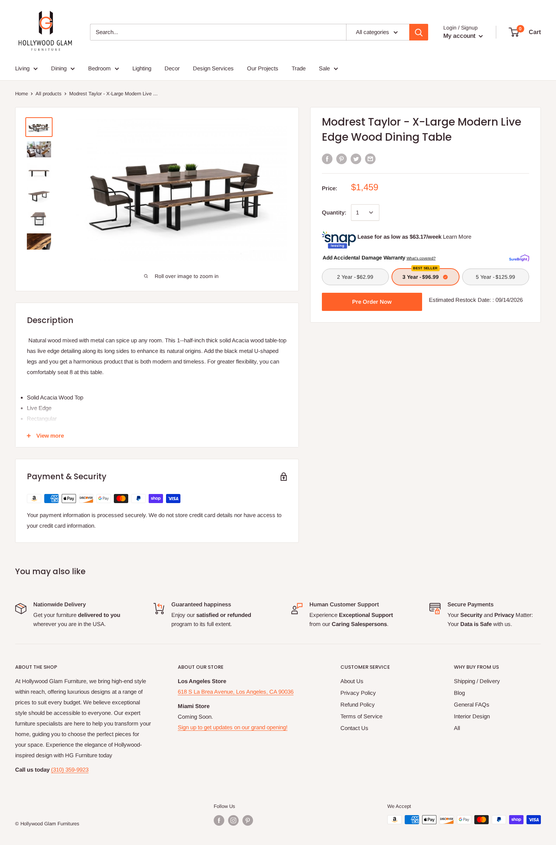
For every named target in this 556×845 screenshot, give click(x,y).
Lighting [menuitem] (141, 68)
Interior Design (472, 716)
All (457, 728)
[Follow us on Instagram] (233, 820)
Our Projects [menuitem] (262, 68)
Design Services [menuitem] (213, 68)
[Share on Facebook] (327, 158)
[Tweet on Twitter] (356, 158)
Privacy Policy (358, 693)
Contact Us (354, 728)
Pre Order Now (371, 301)
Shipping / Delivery (477, 681)
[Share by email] (370, 158)
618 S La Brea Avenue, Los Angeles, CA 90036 (236, 691)
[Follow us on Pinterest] (247, 820)
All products (49, 93)
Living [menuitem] (22, 68)
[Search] (418, 32)
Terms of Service (361, 716)
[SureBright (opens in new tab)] (519, 257)
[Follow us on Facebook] (219, 820)
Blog (459, 693)
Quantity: (334, 212)
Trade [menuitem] (299, 68)
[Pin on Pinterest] (341, 158)
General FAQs (471, 704)
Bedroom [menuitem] (99, 68)
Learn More (457, 236)
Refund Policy (357, 704)
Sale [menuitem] (324, 68)
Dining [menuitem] (59, 68)
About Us (351, 681)
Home (21, 93)
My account (460, 36)
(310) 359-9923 (70, 769)
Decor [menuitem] (172, 68)
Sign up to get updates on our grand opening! (232, 727)
